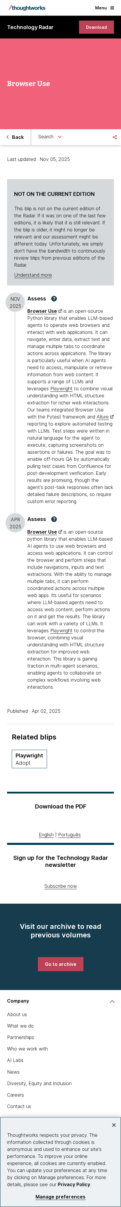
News (13, 1072)
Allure (103, 417)
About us (17, 1014)
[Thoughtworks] (27, 8)
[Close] (113, 1125)
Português (69, 835)
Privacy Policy (74, 1184)
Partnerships (20, 1037)
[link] (96, 27)
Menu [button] (101, 7)
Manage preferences (61, 1197)
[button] (54, 299)
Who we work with (27, 1049)
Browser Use (42, 311)
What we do (20, 1026)
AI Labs (15, 1060)
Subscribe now (60, 886)
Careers (15, 1095)
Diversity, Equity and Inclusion (39, 1083)
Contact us (19, 1106)
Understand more (33, 275)
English (46, 835)
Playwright (61, 388)
